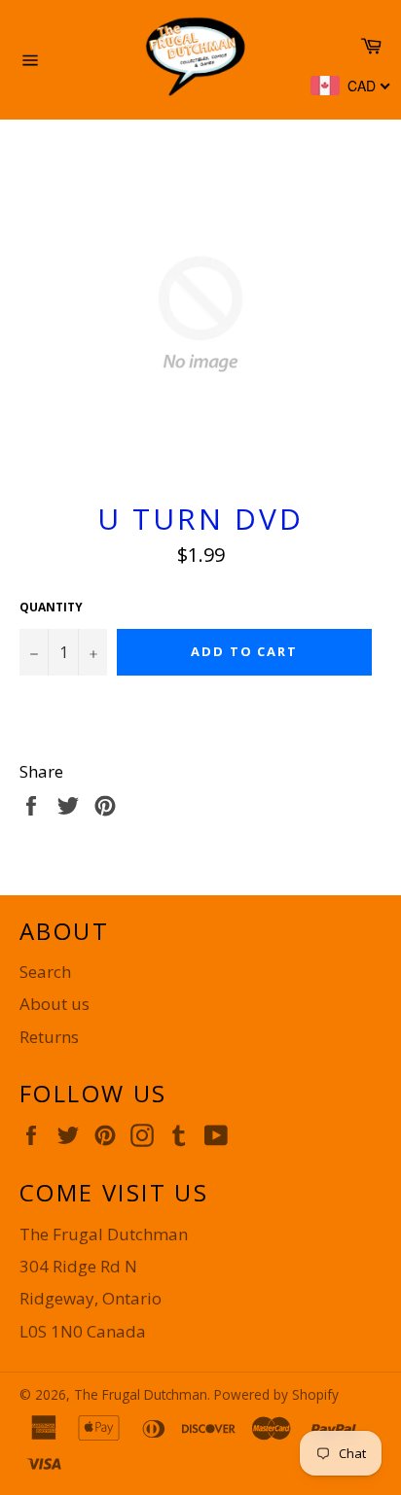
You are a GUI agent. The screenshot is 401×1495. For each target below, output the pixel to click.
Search (45, 971)
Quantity (51, 607)
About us (54, 1003)
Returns (49, 1037)
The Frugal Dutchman (140, 1394)
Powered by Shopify (276, 1394)
